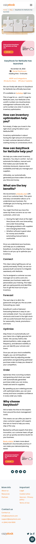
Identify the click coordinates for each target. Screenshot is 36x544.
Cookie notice (25, 494)
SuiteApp (19, 93)
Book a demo (8, 441)
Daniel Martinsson (19, 71)
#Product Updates (25, 81)
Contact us (6, 513)
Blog (11, 10)
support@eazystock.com (11, 519)
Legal (22, 491)
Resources (6, 494)
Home (5, 10)
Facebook (20, 471)
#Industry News (10, 81)
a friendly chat (21, 194)
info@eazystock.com (10, 516)
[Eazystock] (9, 5)
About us (5, 491)
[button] (31, 5)
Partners (5, 497)
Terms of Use (24, 503)
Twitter (12, 471)
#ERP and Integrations (18, 78)
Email (24, 471)
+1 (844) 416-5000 (8, 522)
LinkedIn (16, 471)
